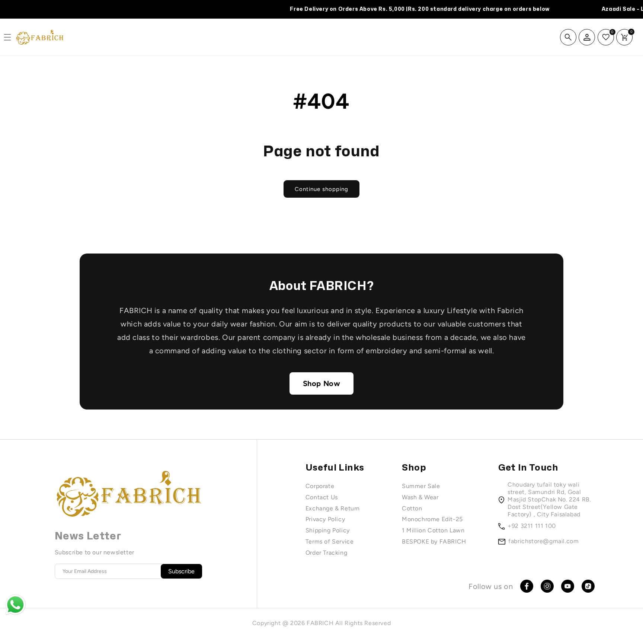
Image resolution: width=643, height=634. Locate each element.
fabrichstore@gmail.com (543, 541)
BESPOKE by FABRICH (434, 541)
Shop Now (321, 383)
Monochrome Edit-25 (432, 519)
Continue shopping (321, 189)
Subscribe (181, 571)
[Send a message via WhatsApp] (15, 605)
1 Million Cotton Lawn (433, 530)
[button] (568, 37)
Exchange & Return (332, 508)
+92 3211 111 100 (532, 525)
